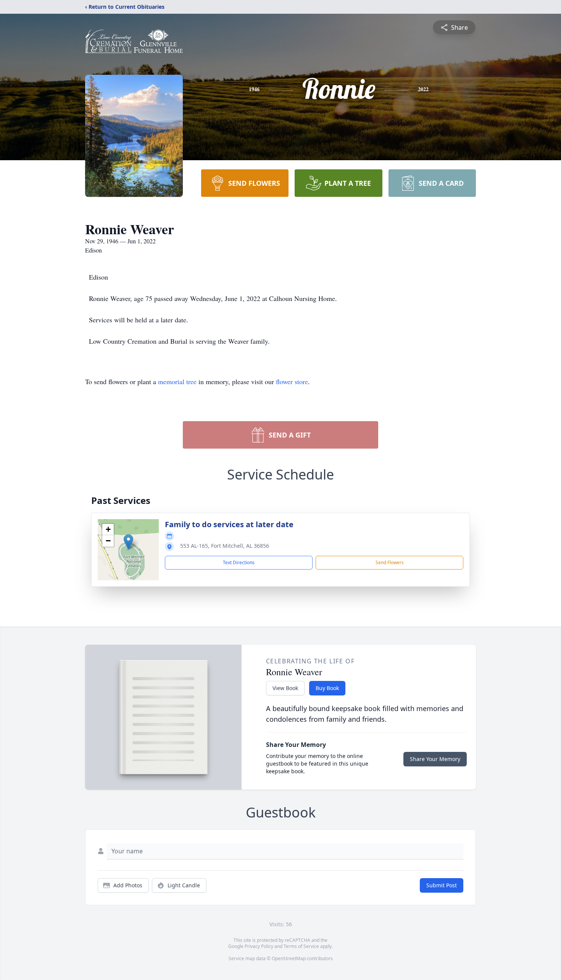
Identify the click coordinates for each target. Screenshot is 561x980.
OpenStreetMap (289, 958)
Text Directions (239, 562)
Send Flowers (390, 562)
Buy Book (327, 688)
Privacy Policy (259, 946)
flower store (292, 381)
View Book (285, 688)
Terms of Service (301, 946)
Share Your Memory (435, 759)
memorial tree (177, 381)
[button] (128, 542)
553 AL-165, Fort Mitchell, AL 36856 (224, 545)
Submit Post (441, 885)
